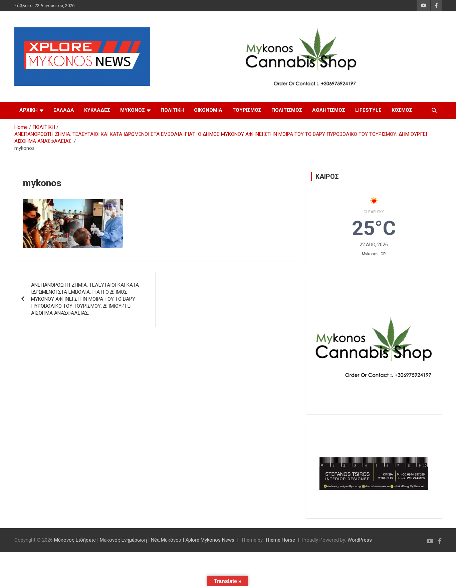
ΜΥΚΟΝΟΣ (132, 110)
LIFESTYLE (368, 110)
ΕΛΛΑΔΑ (63, 110)
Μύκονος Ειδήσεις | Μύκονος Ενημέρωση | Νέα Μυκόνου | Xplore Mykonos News (144, 540)
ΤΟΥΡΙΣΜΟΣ (246, 110)
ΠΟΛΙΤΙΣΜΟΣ (286, 110)
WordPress (360, 540)
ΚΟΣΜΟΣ (402, 110)
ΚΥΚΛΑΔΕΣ (97, 110)
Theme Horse (280, 540)
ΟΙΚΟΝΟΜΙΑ (208, 110)
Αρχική (28, 110)
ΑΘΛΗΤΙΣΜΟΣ (328, 110)
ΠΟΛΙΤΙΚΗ (172, 110)
